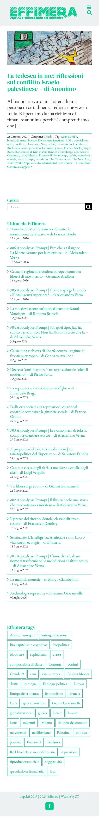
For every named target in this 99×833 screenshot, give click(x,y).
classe (57, 659)
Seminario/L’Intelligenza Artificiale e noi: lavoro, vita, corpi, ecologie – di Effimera (48, 545)
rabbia (72, 160)
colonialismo (81, 145)
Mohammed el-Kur (26, 157)
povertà (15, 747)
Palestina (32, 160)
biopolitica (61, 649)
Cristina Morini (78, 678)
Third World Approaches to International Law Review (39, 168)
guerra (58, 153)
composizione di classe (26, 669)
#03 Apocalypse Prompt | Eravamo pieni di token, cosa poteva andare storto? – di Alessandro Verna (48, 438)
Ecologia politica (55, 688)
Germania (48, 153)
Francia (74, 698)
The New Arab (81, 164)
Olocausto (13, 160)
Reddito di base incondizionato (32, 757)
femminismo (64, 149)
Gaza (25, 153)
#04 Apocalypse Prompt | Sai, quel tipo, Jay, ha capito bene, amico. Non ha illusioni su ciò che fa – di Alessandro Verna (49, 337)
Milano (46, 727)
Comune (55, 669)
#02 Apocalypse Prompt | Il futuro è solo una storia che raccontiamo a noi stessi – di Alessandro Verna (49, 507)
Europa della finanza (24, 698)
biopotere (17, 659)
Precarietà (34, 747)
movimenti (18, 737)
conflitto (20, 149)
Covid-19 (17, 678)
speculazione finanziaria (26, 776)
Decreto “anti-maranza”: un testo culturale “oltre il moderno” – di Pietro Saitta (49, 377)
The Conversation (60, 164)
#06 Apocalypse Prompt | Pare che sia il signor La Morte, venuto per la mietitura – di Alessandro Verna (48, 257)
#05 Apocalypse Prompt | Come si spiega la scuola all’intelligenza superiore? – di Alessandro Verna (48, 297)
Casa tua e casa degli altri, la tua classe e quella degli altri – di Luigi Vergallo (49, 475)
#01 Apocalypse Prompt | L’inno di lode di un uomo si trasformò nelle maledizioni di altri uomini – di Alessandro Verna (49, 565)
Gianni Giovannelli (66, 708)
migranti (29, 727)
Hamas (68, 153)
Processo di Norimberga (53, 160)
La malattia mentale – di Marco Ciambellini (44, 584)
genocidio (35, 153)
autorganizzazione (54, 640)
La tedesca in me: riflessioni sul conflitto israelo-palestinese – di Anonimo (45, 87)
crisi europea (51, 678)
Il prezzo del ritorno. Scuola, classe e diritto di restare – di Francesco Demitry (45, 526)
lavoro (72, 717)
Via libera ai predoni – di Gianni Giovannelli (44, 491)
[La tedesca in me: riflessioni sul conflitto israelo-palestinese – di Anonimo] (49, 53)
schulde (11, 164)
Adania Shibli (69, 142)
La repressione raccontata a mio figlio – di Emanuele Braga (42, 395)
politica (81, 737)
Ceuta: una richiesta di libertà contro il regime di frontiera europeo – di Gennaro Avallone (47, 358)
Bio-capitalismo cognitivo (28, 649)
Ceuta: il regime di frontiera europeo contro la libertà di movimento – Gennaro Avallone (45, 279)
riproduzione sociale (24, 766)
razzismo (53, 747)
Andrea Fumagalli (22, 640)
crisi (33, 678)
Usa (52, 776)
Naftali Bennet (48, 157)
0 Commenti (83, 168)
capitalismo (38, 659)
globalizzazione (21, 717)
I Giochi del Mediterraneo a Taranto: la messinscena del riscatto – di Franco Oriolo (43, 236)
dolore (51, 149)
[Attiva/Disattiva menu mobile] (89, 23)
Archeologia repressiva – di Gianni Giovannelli (46, 598)
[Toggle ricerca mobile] (79, 23)
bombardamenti (16, 145)
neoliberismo (41, 737)
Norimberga (65, 157)
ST (77, 801)
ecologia (31, 688)
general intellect (34, 708)
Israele (77, 153)
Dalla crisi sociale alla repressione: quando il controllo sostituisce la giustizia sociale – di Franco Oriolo (48, 416)
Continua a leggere (18, 172)
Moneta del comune (72, 727)
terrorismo (42, 164)
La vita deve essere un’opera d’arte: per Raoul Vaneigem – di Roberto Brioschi (44, 316)
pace (23, 160)
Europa (79, 688)
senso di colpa (26, 164)
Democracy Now (36, 149)
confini (73, 669)
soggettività (53, 766)
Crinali (47, 142)
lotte (13, 727)
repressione (83, 160)
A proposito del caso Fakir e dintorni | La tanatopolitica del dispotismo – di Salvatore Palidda (49, 456)
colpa (10, 149)
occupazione (81, 157)
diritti (14, 688)
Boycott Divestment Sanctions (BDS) (50, 145)
